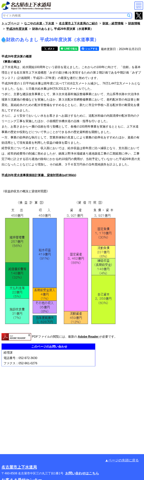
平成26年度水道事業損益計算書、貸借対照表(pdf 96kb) (39, 175)
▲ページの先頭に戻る (122, 460)
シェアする (91, 48)
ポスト (51, 48)
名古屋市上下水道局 (19, 467)
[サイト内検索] (129, 16)
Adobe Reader (88, 336)
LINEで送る (70, 48)
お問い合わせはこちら (82, 473)
